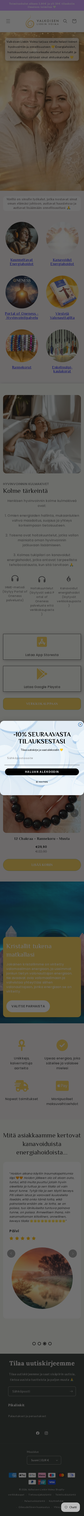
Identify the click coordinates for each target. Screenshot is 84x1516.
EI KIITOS (42, 782)
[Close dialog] (80, 725)
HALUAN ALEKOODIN (42, 771)
